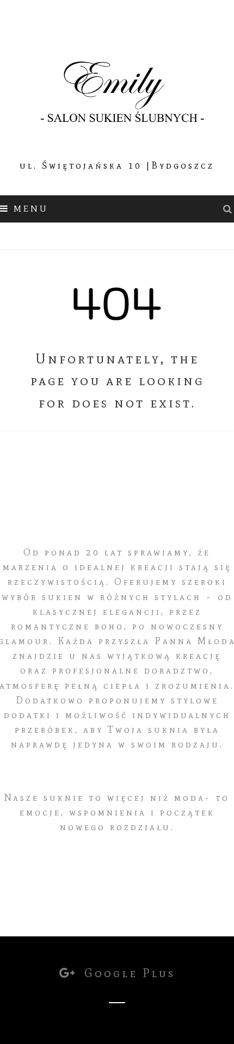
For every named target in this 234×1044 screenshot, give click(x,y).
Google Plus (127, 973)
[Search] (228, 208)
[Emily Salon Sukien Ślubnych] (117, 87)
